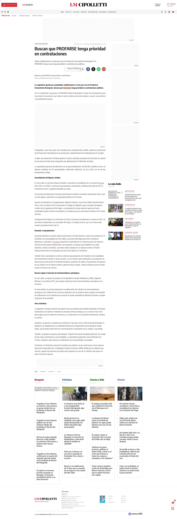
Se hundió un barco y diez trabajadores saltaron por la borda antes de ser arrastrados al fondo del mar (129, 453)
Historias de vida (130, 204)
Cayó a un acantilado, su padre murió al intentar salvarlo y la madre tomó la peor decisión (129, 469)
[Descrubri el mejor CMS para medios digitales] (135, 515)
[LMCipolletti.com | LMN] (27, 5)
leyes (102, 183)
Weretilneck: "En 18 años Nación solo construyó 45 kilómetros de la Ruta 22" (133, 237)
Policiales (76, 12)
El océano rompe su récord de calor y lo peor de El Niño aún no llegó (101, 437)
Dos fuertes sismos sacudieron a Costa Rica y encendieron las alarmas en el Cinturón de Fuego (129, 406)
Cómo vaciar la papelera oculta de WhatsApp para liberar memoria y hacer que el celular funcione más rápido (102, 470)
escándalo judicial (24, 15)
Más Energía (103, 12)
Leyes (59, 371)
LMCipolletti (78, 44)
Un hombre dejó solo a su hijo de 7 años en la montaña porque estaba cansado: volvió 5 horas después (129, 437)
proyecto (56, 242)
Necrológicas (112, 12)
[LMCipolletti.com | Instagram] (169, 12)
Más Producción (93, 12)
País (109, 500)
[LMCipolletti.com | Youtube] (173, 12)
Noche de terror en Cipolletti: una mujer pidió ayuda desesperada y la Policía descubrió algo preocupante (74, 422)
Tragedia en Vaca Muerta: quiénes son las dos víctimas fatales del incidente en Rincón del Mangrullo (47, 424)
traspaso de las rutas (131, 232)
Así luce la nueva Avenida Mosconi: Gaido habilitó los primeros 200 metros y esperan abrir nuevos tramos (47, 441)
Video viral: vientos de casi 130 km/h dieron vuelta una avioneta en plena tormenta (128, 421)
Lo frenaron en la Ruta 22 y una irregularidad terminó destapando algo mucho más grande (74, 406)
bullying (14, 15)
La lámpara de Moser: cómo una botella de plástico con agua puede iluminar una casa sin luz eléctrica (101, 422)
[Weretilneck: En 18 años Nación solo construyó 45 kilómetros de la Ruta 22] (115, 236)
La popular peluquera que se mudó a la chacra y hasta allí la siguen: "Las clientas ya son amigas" (133, 211)
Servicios (123, 502)
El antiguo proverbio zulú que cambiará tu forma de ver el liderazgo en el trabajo (102, 406)
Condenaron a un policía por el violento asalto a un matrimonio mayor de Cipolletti (133, 224)
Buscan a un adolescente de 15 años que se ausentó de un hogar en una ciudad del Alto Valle (74, 469)
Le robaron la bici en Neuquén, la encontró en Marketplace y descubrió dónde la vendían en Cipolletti (74, 439)
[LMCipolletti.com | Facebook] (162, 12)
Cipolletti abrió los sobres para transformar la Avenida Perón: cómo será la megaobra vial (133, 197)
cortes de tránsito (37, 15)
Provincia (84, 12)
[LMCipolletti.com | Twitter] (166, 12)
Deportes (110, 498)
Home (62, 12)
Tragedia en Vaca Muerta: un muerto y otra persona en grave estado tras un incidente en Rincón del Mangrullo (47, 408)
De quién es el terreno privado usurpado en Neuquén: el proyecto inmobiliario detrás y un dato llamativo (46, 474)
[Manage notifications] (172, 508)
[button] (2, 12)
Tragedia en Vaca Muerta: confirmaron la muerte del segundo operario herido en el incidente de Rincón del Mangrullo (47, 458)
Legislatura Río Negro (41, 43)
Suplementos (111, 502)
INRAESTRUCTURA (129, 191)
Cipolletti (68, 12)
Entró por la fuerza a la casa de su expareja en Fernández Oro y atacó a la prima (73, 454)
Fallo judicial (129, 218)
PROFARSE (67, 88)
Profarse (86, 44)
